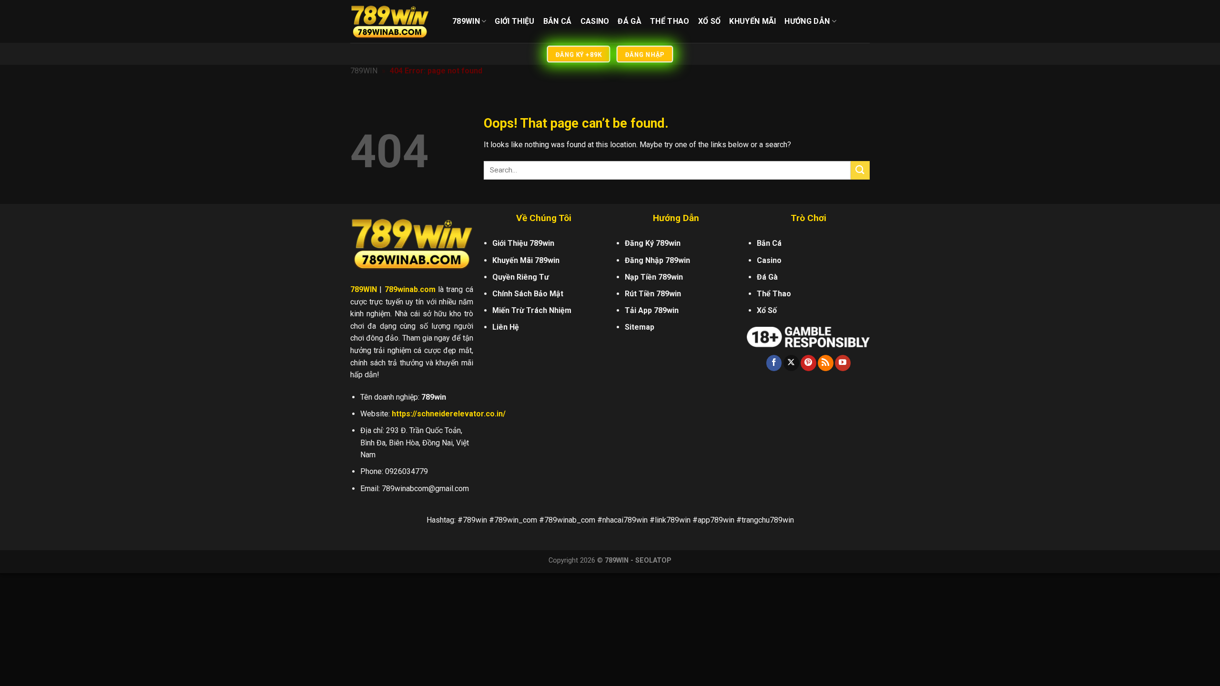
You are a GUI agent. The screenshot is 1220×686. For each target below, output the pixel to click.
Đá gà (629, 21)
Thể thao (670, 21)
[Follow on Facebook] (774, 363)
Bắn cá (557, 21)
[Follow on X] (791, 363)
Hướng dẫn (807, 21)
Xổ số (709, 21)
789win (466, 21)
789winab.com (410, 289)
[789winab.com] (394, 21)
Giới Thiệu (514, 21)
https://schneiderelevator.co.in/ (449, 413)
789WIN (363, 70)
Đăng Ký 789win (653, 243)
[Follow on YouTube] (843, 363)
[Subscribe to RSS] (826, 363)
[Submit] (860, 170)
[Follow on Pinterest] (808, 363)
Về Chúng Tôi (543, 217)
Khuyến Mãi (752, 21)
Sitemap (639, 327)
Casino (595, 21)
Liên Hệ (505, 327)
